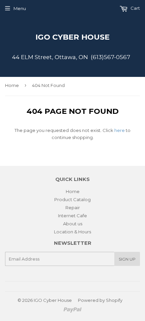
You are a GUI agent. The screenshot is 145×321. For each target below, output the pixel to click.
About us (72, 223)
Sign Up (127, 259)
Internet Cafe (72, 215)
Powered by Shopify (100, 300)
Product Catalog (72, 199)
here (119, 130)
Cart (134, 8)
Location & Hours (72, 231)
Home (12, 85)
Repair (72, 207)
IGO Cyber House (72, 37)
